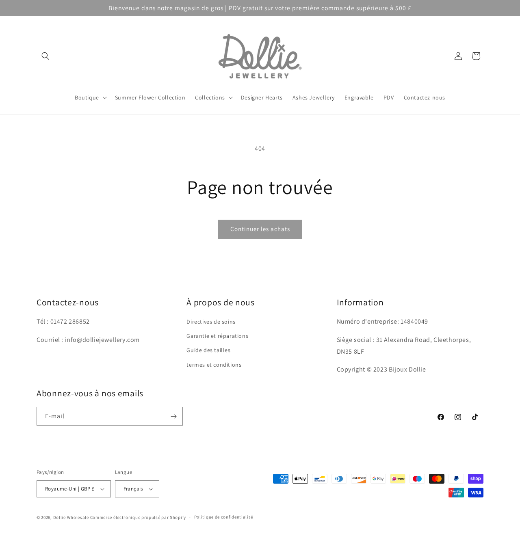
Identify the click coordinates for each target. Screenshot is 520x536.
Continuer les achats (260, 229)
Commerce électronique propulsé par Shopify (138, 517)
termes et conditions (213, 364)
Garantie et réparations (217, 335)
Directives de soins (210, 321)
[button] (45, 56)
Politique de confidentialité (223, 517)
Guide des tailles (208, 350)
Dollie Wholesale (71, 517)
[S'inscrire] (173, 416)
